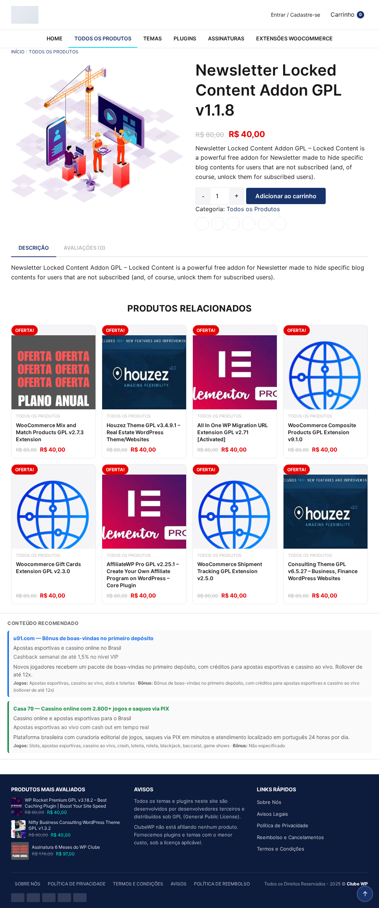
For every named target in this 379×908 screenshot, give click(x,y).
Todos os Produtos (102, 38)
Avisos (179, 884)
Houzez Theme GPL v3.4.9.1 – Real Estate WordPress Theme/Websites (143, 432)
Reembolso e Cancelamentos (290, 837)
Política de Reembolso (222, 884)
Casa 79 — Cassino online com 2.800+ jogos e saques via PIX (91, 708)
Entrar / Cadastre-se (295, 14)
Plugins (185, 38)
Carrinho (346, 14)
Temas (152, 38)
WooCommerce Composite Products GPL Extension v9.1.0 (322, 432)
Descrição (34, 248)
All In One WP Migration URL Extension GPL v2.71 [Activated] (232, 432)
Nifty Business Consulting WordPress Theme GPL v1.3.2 (74, 825)
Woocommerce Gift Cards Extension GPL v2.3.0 (48, 567)
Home (55, 38)
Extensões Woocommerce (294, 38)
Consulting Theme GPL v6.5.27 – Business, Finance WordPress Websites (323, 571)
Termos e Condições (280, 849)
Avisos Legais (272, 814)
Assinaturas (226, 38)
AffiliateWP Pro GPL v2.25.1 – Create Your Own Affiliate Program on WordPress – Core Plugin (143, 574)
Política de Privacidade (282, 825)
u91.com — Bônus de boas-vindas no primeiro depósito (83, 638)
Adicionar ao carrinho (285, 196)
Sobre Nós (269, 802)
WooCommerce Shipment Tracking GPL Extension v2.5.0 (229, 571)
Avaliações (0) (84, 248)
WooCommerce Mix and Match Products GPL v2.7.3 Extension (50, 432)
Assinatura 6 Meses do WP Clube (66, 847)
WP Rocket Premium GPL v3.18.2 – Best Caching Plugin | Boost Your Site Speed (66, 803)
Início (17, 51)
